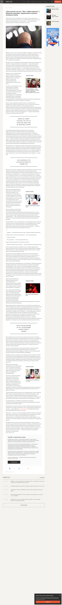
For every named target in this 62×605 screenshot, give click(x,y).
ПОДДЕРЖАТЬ (48, 601)
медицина (10, 471)
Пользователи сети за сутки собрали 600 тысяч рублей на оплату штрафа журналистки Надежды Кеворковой (25, 500)
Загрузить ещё (24, 505)
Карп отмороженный (23, 409)
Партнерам (33, 1)
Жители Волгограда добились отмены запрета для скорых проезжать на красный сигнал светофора (27, 495)
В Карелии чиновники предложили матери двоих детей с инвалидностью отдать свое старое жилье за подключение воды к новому (27, 482)
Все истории (39, 1)
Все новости (42, 477)
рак (13, 471)
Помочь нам (57, 1)
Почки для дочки (55, 21)
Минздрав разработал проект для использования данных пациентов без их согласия (27, 486)
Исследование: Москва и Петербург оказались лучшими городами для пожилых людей (27, 490)
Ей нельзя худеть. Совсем (55, 16)
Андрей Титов (11, 432)
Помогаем (45, 1)
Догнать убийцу (55, 9)
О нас (24, 1)
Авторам (28, 1)
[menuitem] (1, 1)
